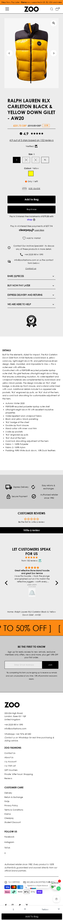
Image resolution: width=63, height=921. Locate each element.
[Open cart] (57, 9)
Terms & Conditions (13, 810)
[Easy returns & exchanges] (33, 488)
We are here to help (19, 304)
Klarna (7, 814)
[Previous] (9, 53)
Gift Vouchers (10, 770)
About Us (8, 757)
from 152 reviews (29, 560)
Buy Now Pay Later (18, 285)
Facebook (9, 836)
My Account (10, 761)
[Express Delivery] (9, 488)
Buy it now (31, 209)
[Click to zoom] (53, 23)
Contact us (30, 269)
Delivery (8, 793)
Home (10, 612)
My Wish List (10, 765)
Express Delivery (20, 487)
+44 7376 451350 (23, 734)
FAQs (6, 801)
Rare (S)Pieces (15, 276)
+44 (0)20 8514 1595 (13, 724)
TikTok (7, 847)
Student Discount (12, 822)
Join (50, 665)
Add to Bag (32, 199)
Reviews (8, 778)
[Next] (53, 53)
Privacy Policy (11, 805)
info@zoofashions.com (15, 728)
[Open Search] (51, 9)
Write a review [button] (31, 530)
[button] (31, 189)
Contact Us (9, 753)
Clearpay (9, 818)
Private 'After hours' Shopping (18, 774)
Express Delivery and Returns (24, 294)
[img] (31, 557)
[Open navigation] (7, 9)
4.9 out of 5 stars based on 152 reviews (31, 140)
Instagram (9, 842)
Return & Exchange (13, 797)
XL (45, 159)
